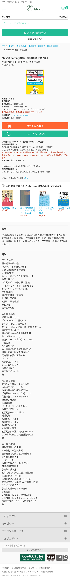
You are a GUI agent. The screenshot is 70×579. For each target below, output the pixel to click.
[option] (9, 201)
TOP (3, 46)
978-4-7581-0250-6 (20, 115)
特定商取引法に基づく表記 (12, 571)
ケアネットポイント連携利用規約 (39, 571)
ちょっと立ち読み (35, 133)
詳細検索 (63, 16)
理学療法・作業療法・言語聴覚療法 (43, 46)
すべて (11, 46)
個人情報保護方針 (19, 568)
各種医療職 (21, 46)
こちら (25, 177)
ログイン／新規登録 (35, 32)
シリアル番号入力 (35, 549)
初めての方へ (34, 38)
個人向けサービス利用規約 (39, 568)
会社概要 (5, 568)
